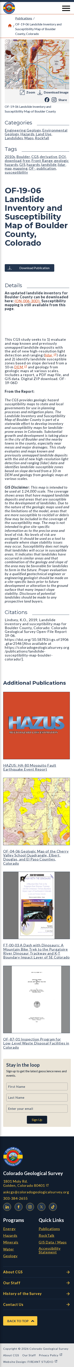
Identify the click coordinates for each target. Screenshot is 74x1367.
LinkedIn (7, 1207)
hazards (33, 164)
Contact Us (13, 1304)
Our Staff (12, 1283)
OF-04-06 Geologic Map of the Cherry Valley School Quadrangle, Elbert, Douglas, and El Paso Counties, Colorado (36, 857)
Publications (23, 18)
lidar (51, 355)
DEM (20, 367)
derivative (48, 156)
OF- (32, 168)
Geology (10, 1256)
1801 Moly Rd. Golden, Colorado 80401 (37, 1183)
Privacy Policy (51, 1355)
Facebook (18, 1207)
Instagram (30, 1207)
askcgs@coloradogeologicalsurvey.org (36, 1192)
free (26, 160)
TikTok (53, 1207)
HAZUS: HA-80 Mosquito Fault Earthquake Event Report (29, 767)
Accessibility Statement (50, 1250)
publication (46, 168)
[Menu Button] (66, 8)
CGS (35, 156)
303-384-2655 (15, 1198)
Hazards (27, 134)
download (13, 160)
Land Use (44, 134)
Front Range (42, 160)
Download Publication (34, 268)
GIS (22, 164)
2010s (10, 156)
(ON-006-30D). (28, 301)
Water (8, 1249)
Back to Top (18, 1321)
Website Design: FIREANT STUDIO (30, 1361)
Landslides (14, 138)
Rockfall (42, 138)
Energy (9, 1229)
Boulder (23, 156)
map (8, 168)
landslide (49, 164)
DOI (62, 156)
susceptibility (16, 172)
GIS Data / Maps (53, 1242)
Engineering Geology (23, 130)
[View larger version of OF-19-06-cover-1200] (37, 64)
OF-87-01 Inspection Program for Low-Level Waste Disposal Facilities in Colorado (36, 1043)
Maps (29, 138)
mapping (20, 168)
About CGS (13, 1272)
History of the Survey (22, 1293)
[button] (37, 8)
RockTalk (46, 1236)
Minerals (10, 1242)
